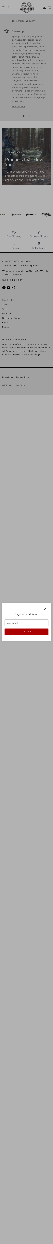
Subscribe (26, 631)
